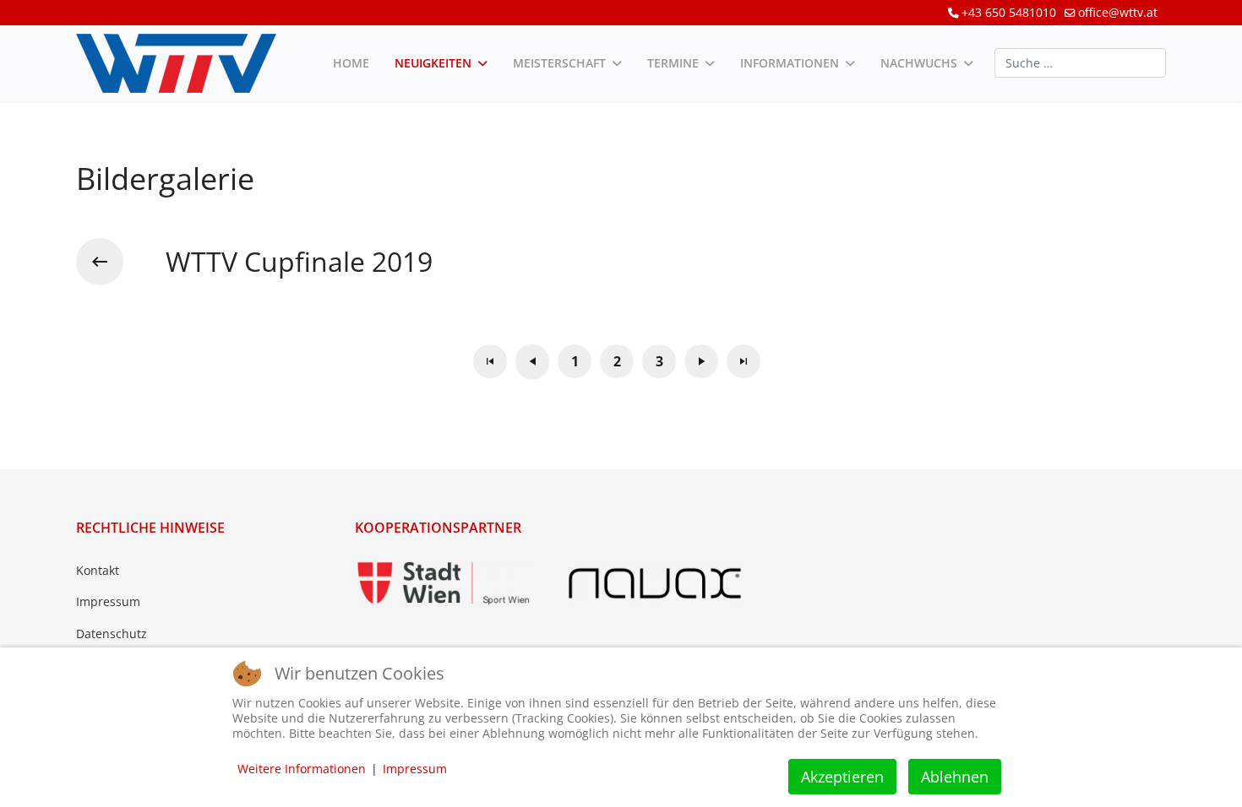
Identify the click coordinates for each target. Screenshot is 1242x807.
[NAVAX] (655, 583)
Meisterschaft (559, 63)
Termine (673, 63)
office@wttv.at (1118, 12)
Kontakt (97, 570)
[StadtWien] (443, 583)
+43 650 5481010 (1008, 12)
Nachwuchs (918, 63)
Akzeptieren (842, 776)
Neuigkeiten (433, 63)
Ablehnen (955, 776)
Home (351, 63)
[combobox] (1080, 63)
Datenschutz (111, 634)
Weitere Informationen (301, 769)
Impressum (108, 601)
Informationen (789, 63)
